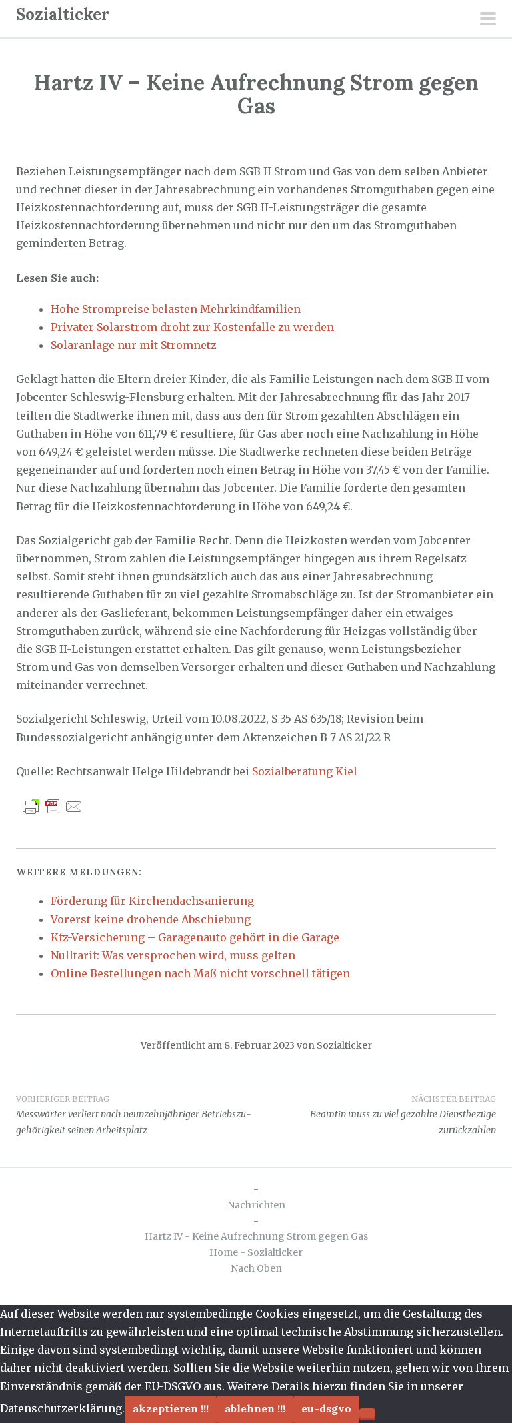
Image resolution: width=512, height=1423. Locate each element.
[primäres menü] (488, 20)
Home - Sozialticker (256, 1252)
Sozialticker (62, 14)
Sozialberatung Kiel (304, 771)
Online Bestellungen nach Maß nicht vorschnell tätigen (200, 973)
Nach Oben (256, 1268)
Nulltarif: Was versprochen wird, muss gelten (173, 955)
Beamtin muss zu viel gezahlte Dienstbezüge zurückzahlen (403, 1115)
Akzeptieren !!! (171, 1408)
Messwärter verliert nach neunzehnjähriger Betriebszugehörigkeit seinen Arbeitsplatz (133, 1115)
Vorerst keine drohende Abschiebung (151, 919)
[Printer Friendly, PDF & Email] (52, 806)
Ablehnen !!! (255, 1408)
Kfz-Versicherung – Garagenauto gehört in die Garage (195, 937)
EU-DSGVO (326, 1408)
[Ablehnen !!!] (367, 1413)
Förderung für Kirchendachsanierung (152, 900)
